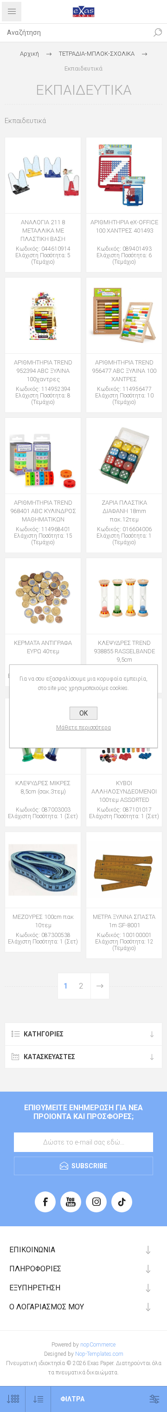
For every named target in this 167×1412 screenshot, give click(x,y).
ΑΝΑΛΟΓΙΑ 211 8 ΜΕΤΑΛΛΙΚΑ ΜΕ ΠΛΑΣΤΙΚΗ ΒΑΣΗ (42, 230)
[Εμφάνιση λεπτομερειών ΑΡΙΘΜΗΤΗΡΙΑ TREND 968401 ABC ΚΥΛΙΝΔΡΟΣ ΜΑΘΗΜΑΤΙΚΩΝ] (43, 456)
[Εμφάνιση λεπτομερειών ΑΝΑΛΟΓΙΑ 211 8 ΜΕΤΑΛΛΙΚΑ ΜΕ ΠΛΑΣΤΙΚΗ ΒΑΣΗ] (43, 175)
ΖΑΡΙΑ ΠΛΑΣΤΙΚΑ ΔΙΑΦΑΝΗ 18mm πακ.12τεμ (124, 511)
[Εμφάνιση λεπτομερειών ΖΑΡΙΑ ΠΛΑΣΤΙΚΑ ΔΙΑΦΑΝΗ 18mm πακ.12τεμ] (124, 456)
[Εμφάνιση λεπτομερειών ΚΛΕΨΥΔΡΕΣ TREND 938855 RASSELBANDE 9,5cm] (124, 596)
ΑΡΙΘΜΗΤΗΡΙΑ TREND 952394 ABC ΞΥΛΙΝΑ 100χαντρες (43, 371)
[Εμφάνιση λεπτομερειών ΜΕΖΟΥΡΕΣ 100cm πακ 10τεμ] (43, 870)
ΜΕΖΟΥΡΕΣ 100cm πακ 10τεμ (43, 921)
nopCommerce (98, 1344)
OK (83, 713)
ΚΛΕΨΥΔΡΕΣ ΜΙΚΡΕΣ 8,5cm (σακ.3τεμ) (43, 787)
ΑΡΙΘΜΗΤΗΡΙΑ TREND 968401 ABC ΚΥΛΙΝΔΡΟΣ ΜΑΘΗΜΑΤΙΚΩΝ (43, 511)
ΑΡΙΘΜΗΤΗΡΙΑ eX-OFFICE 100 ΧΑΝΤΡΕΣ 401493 (124, 226)
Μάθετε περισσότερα (83, 727)
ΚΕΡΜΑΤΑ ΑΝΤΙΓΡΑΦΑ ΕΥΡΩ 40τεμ (43, 647)
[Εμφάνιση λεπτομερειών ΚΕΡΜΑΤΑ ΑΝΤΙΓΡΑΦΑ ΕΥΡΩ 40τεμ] (43, 596)
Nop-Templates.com (99, 1354)
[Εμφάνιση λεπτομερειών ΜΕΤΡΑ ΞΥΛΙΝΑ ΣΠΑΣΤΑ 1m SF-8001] (124, 870)
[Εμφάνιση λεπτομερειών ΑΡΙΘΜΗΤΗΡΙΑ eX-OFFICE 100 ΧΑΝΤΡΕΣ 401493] (124, 175)
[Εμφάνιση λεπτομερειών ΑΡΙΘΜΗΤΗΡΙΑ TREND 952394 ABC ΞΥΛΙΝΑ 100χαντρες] (43, 315)
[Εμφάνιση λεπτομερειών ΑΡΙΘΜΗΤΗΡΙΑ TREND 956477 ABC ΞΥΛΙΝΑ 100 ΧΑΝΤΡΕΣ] (124, 315)
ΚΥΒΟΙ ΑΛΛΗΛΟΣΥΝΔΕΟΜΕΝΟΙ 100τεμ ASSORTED (124, 791)
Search (157, 32)
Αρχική (29, 53)
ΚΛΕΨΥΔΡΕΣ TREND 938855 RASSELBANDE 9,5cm (124, 651)
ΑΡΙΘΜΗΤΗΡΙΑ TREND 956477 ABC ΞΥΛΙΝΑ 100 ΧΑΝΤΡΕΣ (124, 371)
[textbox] (74, 32)
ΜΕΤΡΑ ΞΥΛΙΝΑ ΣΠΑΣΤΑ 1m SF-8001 (124, 921)
